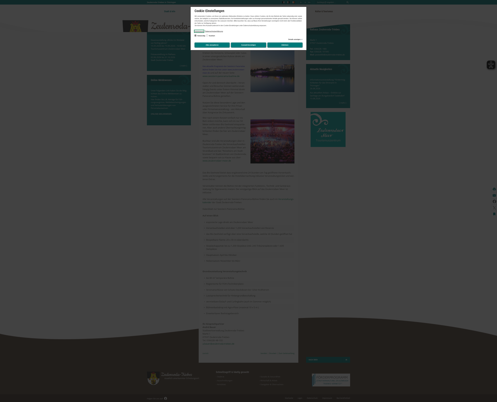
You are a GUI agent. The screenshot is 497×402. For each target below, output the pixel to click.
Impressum (199, 31)
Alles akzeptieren (212, 45)
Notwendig (201, 36)
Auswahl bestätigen (248, 45)
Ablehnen (284, 45)
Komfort (212, 36)
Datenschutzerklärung (214, 31)
